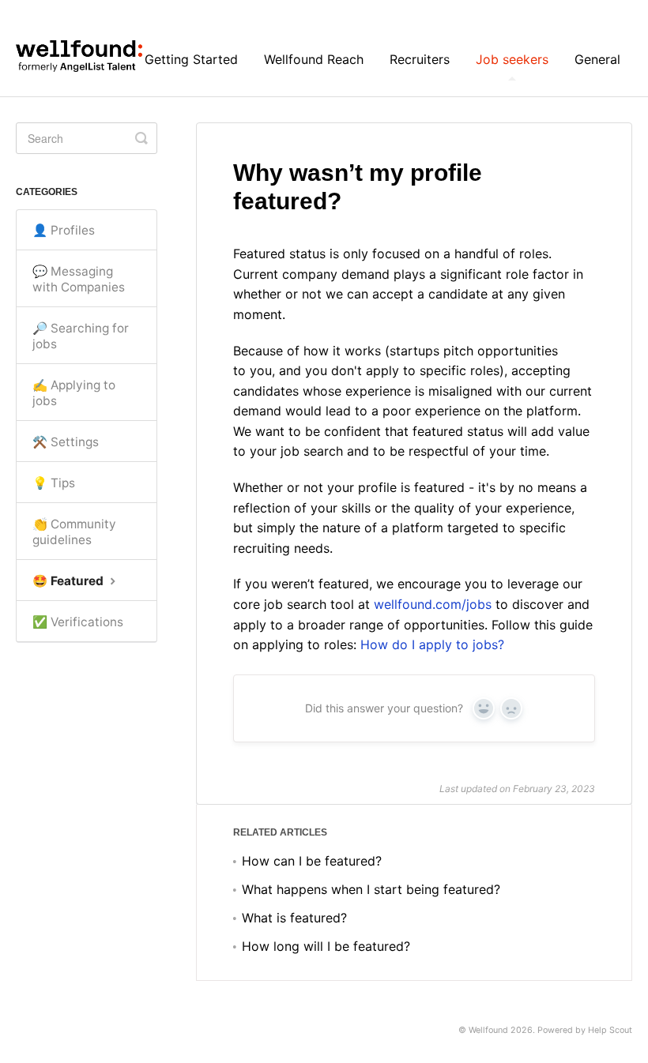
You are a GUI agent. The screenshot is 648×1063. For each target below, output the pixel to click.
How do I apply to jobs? (434, 644)
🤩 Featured (69, 580)
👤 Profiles (63, 230)
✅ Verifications (77, 621)
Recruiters (420, 59)
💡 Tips (53, 482)
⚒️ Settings (65, 441)
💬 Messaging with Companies (78, 279)
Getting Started (191, 59)
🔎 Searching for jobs (80, 336)
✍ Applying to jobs (73, 392)
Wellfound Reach (314, 59)
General (597, 59)
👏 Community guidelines (74, 531)
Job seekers (512, 59)
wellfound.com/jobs (433, 604)
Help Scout (610, 1030)
